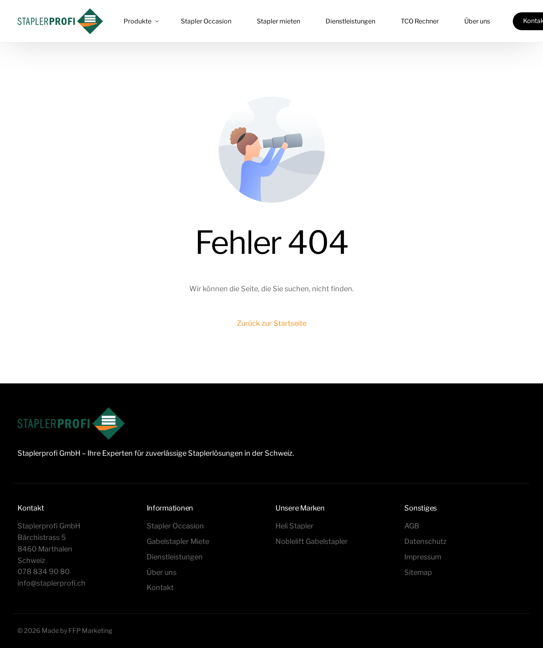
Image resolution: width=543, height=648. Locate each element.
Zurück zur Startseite (271, 323)
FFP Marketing (90, 630)
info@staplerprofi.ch (51, 583)
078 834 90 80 (43, 571)
